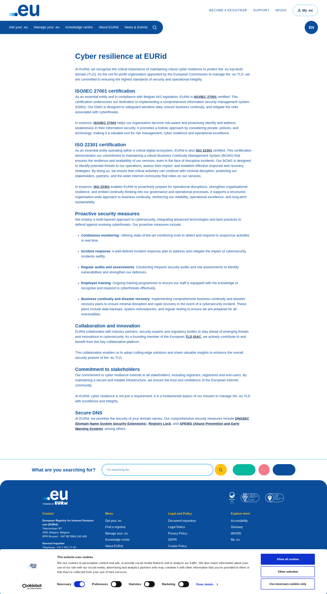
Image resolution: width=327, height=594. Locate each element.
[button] (155, 27)
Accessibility (239, 520)
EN (311, 27)
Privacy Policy (177, 533)
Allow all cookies (288, 559)
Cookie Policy (177, 546)
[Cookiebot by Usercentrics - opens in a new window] (32, 586)
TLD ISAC (193, 337)
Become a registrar (228, 10)
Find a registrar (115, 527)
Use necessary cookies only (287, 583)
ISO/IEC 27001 (205, 97)
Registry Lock (160, 424)
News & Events (136, 27)
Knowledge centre (79, 27)
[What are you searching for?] (221, 470)
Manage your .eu (46, 27)
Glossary (237, 527)
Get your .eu (18, 27)
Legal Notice (176, 527)
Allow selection (288, 571)
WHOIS (281, 10)
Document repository (182, 520)
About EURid (108, 27)
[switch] (116, 584)
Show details (204, 584)
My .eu (307, 10)
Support (261, 10)
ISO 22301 (204, 150)
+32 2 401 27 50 (66, 547)
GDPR (172, 539)
